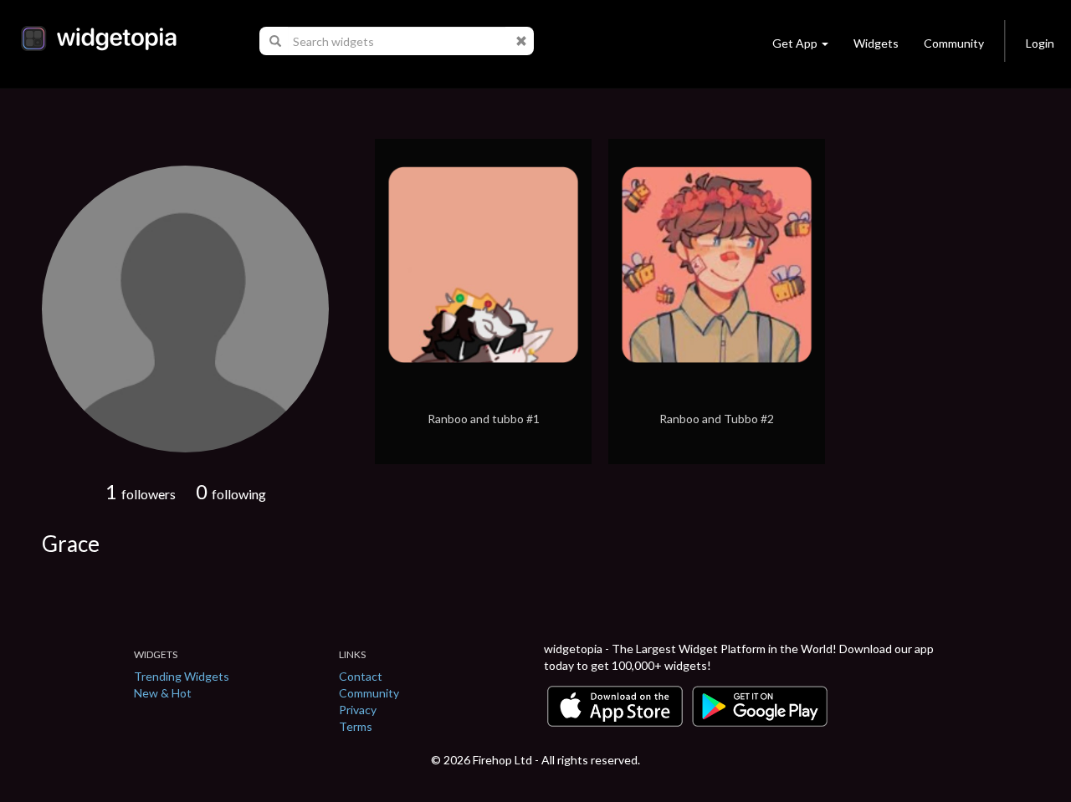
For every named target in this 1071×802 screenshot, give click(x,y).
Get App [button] (794, 43)
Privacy (358, 709)
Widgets (876, 43)
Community (954, 43)
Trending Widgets (181, 676)
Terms (355, 726)
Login (1040, 43)
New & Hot (163, 693)
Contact (360, 676)
